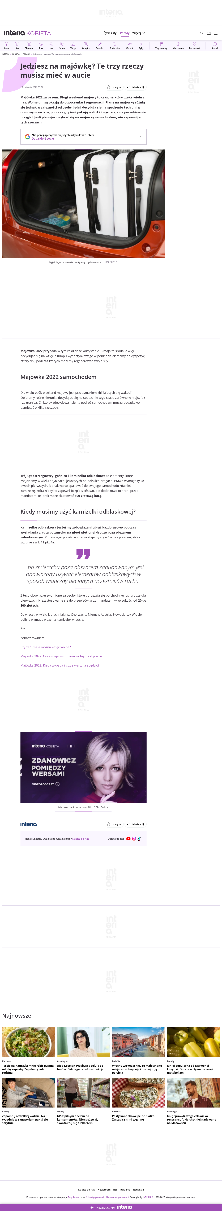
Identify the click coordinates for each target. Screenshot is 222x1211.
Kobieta (16, 54)
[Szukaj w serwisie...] (201, 33)
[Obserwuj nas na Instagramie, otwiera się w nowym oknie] (134, 838)
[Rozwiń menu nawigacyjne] (215, 33)
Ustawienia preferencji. (117, 1197)
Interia (5, 54)
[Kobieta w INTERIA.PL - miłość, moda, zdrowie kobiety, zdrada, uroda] (39, 33)
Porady (26, 54)
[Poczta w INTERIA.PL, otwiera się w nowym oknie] (208, 33)
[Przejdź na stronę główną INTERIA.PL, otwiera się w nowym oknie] (14, 33)
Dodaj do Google (61, 138)
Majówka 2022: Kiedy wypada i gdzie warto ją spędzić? (59, 665)
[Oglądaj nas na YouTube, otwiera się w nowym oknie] (128, 838)
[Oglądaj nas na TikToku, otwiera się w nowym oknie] (139, 838)
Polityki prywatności (95, 1197)
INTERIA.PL (148, 1197)
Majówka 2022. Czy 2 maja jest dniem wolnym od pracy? (61, 656)
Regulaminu (74, 1197)
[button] (139, 33)
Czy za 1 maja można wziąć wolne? (45, 647)
